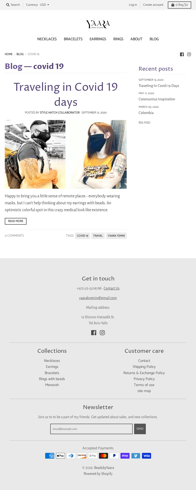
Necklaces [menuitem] (47, 39)
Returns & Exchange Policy (144, 373)
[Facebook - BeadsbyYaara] (182, 54)
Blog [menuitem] (154, 39)
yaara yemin (116, 236)
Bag (182, 4)
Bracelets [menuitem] (73, 39)
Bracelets (52, 373)
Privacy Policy (144, 379)
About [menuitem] (136, 39)
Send (139, 428)
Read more (15, 221)
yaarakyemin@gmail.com (98, 298)
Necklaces (52, 361)
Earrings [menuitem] (98, 39)
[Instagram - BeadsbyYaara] (189, 54)
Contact (144, 361)
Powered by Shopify (98, 474)
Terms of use (144, 385)
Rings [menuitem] (118, 39)
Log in (133, 4)
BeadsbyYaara (104, 468)
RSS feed (144, 122)
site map (144, 391)
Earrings (52, 367)
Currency (32, 4)
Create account (153, 4)
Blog (20, 54)
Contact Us (112, 288)
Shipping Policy (144, 367)
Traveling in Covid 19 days (65, 95)
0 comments (14, 235)
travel (98, 236)
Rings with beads (52, 379)
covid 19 (82, 236)
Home (8, 54)
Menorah (52, 385)
